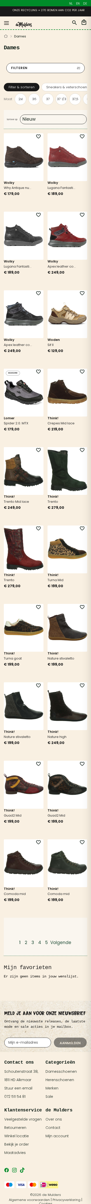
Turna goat (13, 659)
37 (48, 99)
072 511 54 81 (15, 1096)
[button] (35, 136)
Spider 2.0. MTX (16, 424)
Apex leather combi (62, 267)
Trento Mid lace (16, 502)
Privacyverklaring (66, 1199)
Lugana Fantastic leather (62, 188)
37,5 (75, 99)
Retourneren (15, 1127)
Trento (53, 502)
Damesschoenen (61, 1071)
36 (34, 99)
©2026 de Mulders (45, 1194)
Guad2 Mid (12, 816)
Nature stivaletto (61, 659)
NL (71, 3)
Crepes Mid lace (61, 424)
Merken (52, 1088)
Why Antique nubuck (19, 188)
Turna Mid (55, 580)
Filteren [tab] (19, 67)
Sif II (51, 345)
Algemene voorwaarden (29, 1199)
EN (78, 3)
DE (85, 3)
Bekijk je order (16, 1144)
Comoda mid (15, 894)
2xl (20, 99)
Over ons (54, 1119)
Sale (49, 1096)
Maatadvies (15, 1152)
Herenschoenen (60, 1079)
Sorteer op (12, 119)
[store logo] (24, 24)
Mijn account (57, 1136)
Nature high (57, 737)
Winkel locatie (16, 1136)
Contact (53, 1127)
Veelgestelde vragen (23, 1119)
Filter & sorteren (22, 87)
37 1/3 (61, 99)
